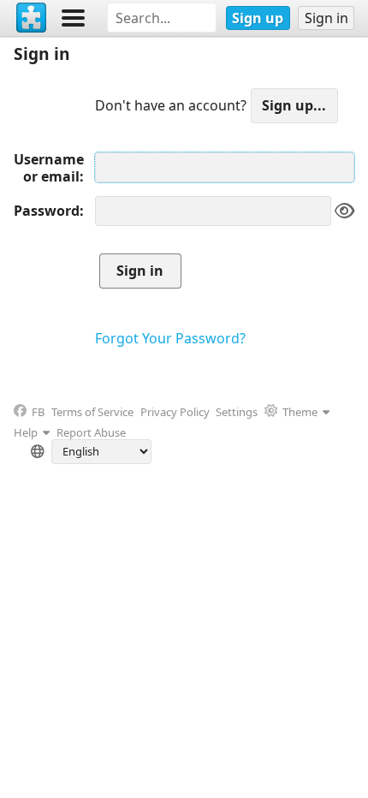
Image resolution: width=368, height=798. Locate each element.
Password (47, 210)
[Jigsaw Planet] (32, 18)
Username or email (49, 168)
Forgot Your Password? (170, 338)
